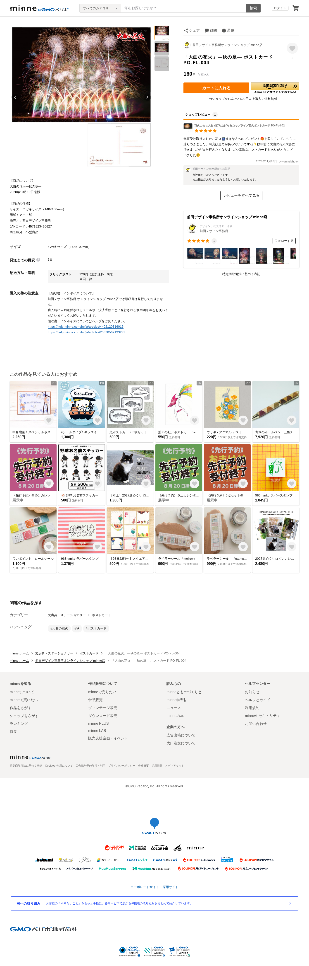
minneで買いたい (24, 700)
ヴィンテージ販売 (102, 708)
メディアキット (174, 765)
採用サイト (170, 887)
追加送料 (97, 274)
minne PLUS (98, 723)
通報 (230, 30)
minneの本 (175, 716)
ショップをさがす (24, 716)
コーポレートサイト (145, 887)
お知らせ (252, 692)
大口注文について (180, 743)
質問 (213, 30)
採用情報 (157, 765)
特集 (13, 732)
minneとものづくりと (184, 692)
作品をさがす (20, 708)
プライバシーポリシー (121, 765)
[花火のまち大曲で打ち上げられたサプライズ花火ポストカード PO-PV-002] (234, 131)
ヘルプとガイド (257, 700)
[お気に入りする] (292, 48)
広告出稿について (180, 735)
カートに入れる (216, 88)
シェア (194, 30)
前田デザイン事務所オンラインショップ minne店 (227, 45)
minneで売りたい (102, 692)
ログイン (280, 8)
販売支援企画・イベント (108, 738)
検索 (253, 8)
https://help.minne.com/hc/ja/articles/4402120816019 (86, 326)
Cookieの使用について (59, 765)
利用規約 (252, 708)
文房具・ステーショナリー (67, 615)
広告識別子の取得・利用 (90, 765)
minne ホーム (19, 653)
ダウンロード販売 (102, 716)
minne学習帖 (176, 700)
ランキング (19, 724)
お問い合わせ (256, 724)
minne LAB (97, 731)
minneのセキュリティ (262, 716)
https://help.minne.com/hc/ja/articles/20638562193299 (86, 332)
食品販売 (95, 700)
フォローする (284, 240)
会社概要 (143, 765)
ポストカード (101, 615)
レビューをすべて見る (241, 195)
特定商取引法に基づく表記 (241, 274)
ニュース (173, 708)
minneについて (22, 692)
